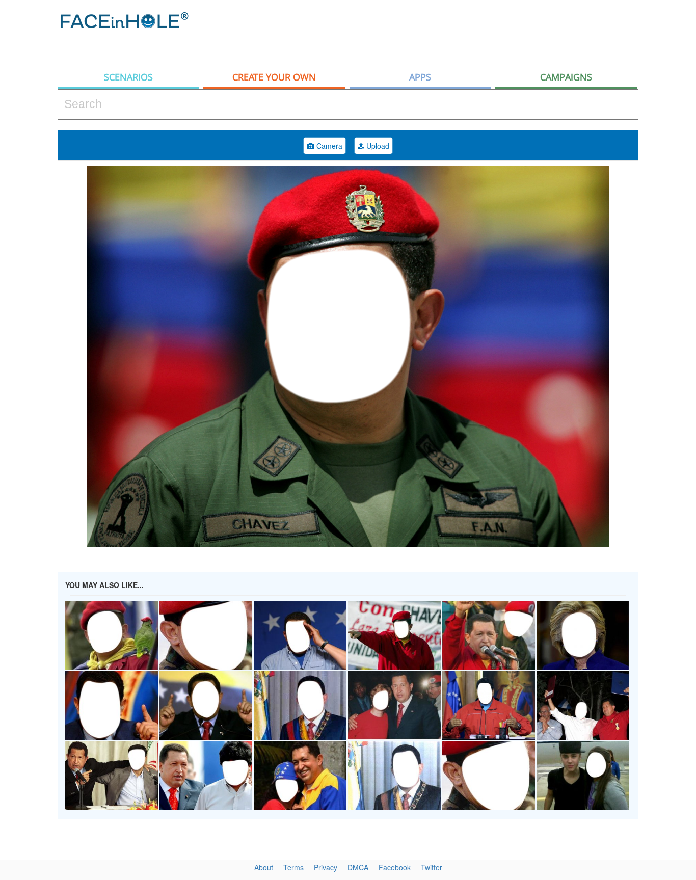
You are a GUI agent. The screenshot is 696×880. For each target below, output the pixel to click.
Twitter (431, 867)
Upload (376, 146)
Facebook (395, 867)
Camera (328, 146)
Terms (293, 867)
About (263, 867)
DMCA (357, 867)
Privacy (325, 867)
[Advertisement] (452, 33)
